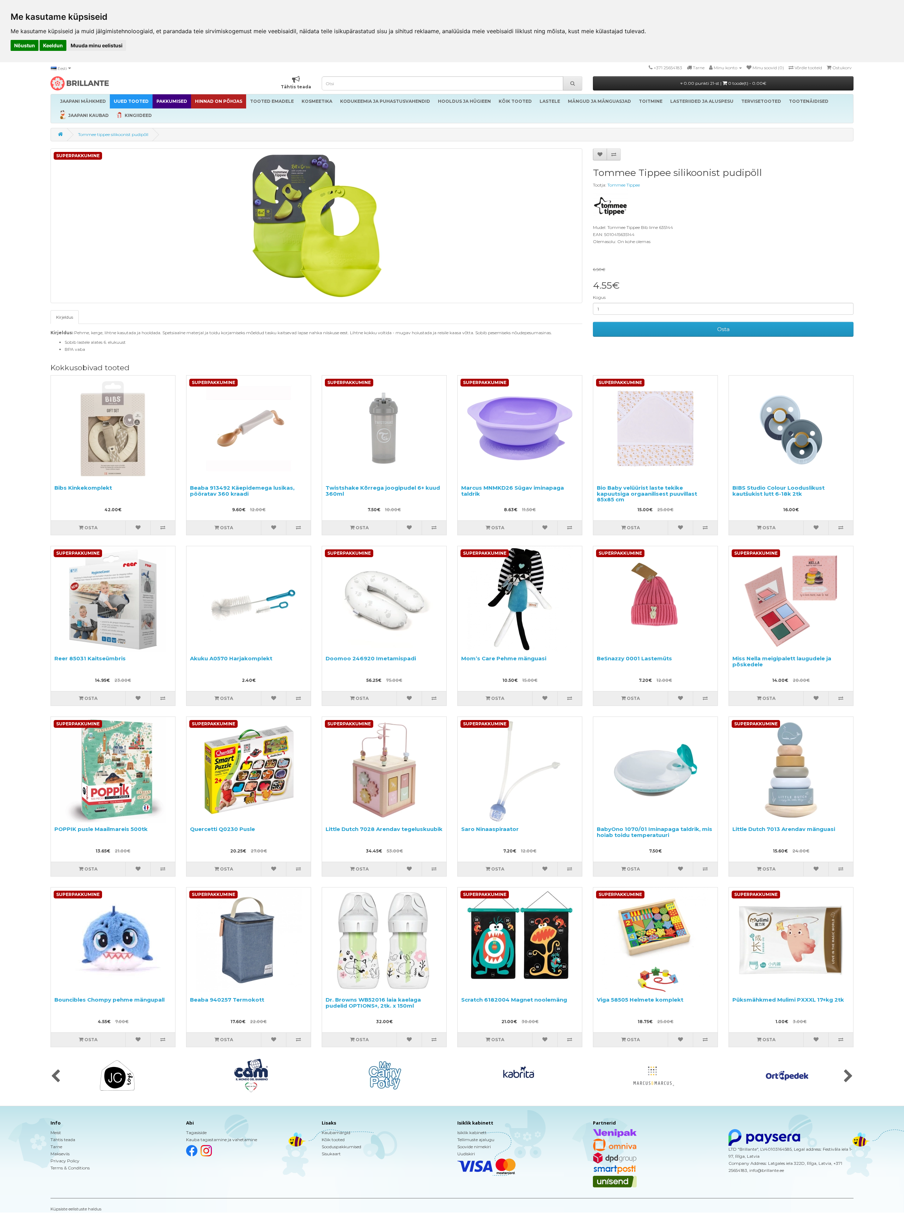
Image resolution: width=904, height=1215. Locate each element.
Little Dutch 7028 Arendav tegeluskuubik (384, 829)
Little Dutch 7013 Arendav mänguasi (783, 829)
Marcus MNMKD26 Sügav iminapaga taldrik (512, 490)
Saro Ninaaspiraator (490, 829)
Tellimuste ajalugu (475, 1139)
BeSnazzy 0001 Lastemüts (634, 658)
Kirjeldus (64, 317)
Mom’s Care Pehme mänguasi (503, 658)
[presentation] (55, 1076)
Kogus (599, 297)
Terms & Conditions (70, 1167)
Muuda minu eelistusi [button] (97, 45)
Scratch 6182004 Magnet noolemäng (514, 999)
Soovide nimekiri (474, 1146)
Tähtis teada (62, 1139)
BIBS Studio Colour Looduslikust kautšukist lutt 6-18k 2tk (778, 490)
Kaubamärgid (336, 1132)
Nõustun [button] (24, 45)
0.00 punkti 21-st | (724, 83)
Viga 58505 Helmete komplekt (640, 999)
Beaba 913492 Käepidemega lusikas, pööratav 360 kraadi (242, 490)
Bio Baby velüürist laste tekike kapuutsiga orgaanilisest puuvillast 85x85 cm (647, 493)
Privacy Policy (64, 1160)
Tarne (56, 1146)
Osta (723, 329)
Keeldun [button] (53, 45)
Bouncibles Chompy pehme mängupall (109, 999)
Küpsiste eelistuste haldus (75, 1208)
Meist (55, 1132)
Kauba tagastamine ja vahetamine (221, 1139)
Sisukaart (331, 1153)
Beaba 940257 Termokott (227, 999)
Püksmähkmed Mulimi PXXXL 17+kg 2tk (788, 999)
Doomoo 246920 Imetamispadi (371, 658)
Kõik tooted (333, 1139)
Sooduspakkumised (341, 1146)
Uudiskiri (466, 1153)
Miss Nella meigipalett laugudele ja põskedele (781, 661)
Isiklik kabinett (472, 1132)
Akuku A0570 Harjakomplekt (231, 658)
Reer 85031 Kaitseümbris (90, 658)
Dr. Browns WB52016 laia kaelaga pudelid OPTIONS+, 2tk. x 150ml (373, 1002)
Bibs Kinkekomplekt (83, 487)
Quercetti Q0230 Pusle (222, 829)
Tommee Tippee (623, 185)
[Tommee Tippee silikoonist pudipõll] (316, 225)
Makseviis (60, 1153)
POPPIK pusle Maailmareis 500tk (101, 829)
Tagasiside (196, 1132)
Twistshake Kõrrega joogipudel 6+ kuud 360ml (383, 490)
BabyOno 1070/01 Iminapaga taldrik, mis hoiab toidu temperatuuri (654, 832)
